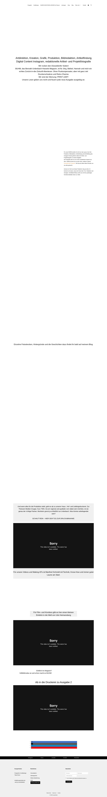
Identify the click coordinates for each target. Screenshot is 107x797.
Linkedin (53, 757)
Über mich (77, 5)
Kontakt (84, 5)
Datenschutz (49, 792)
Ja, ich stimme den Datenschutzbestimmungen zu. (77, 778)
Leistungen (63, 5)
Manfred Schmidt (53, 572)
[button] (32, 742)
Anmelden (69, 781)
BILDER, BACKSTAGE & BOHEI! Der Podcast (50, 5)
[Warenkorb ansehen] (88, 5)
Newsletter (76, 757)
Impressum (54, 792)
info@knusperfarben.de (19, 780)
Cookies (59, 792)
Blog (72, 5)
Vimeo (41, 757)
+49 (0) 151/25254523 (19, 782)
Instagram (30, 757)
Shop (69, 5)
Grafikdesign (36, 5)
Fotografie (30, 5)
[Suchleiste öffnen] (91, 5)
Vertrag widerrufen (35, 782)
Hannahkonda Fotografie (69, 163)
